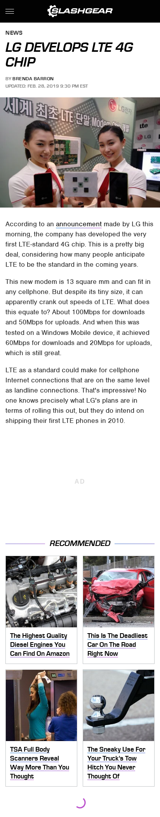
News (14, 33)
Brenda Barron (33, 78)
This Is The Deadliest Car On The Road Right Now (117, 644)
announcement (79, 224)
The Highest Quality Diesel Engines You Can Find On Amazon (40, 644)
